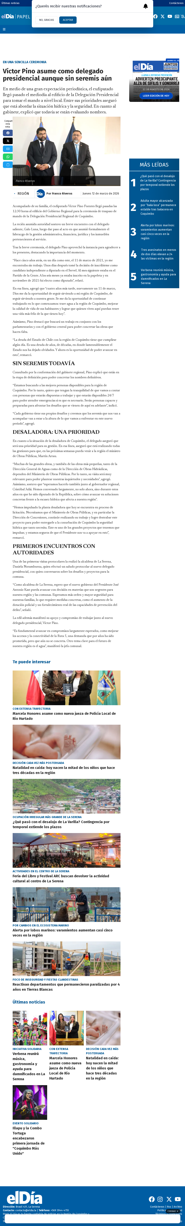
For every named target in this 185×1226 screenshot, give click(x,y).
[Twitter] (162, 16)
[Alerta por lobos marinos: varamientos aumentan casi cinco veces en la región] (66, 904)
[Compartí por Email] (8, 149)
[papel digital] (177, 16)
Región (21, 194)
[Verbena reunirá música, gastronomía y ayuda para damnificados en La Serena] (30, 1028)
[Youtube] (170, 16)
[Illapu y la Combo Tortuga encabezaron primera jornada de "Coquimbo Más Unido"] (30, 1102)
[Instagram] (160, 1199)
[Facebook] (155, 16)
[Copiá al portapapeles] (8, 164)
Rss (169, 1206)
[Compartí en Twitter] (8, 141)
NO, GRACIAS (46, 19)
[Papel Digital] (16, 16)
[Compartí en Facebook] (8, 133)
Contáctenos (176, 3)
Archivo (178, 1206)
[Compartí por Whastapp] (8, 156)
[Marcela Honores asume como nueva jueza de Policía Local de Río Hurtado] (66, 688)
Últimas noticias (10, 3)
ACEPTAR (68, 19)
